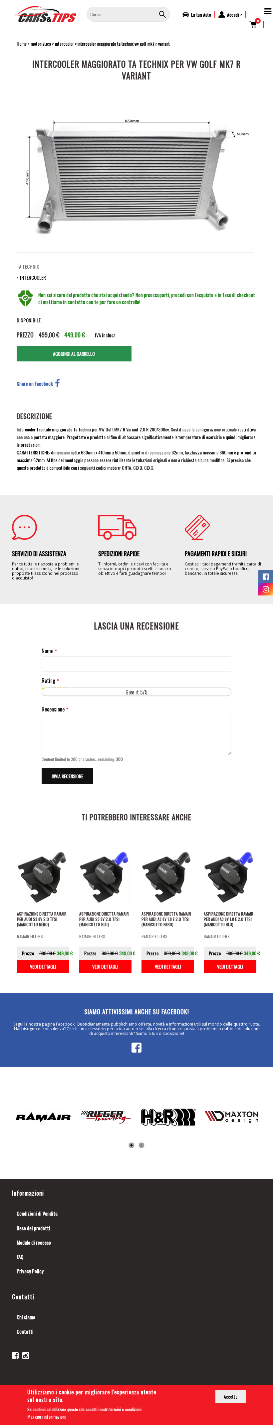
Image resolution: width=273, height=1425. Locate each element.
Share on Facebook (35, 383)
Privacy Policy (30, 1271)
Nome (47, 651)
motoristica (41, 43)
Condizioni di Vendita (37, 1213)
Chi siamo (26, 1317)
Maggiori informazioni (46, 1416)
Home (22, 43)
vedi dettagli (43, 966)
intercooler (64, 43)
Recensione (53, 709)
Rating (48, 680)
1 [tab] (131, 1145)
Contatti (25, 1331)
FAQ (20, 1256)
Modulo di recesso (34, 1242)
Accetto (230, 1396)
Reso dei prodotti (33, 1228)
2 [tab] (141, 1145)
